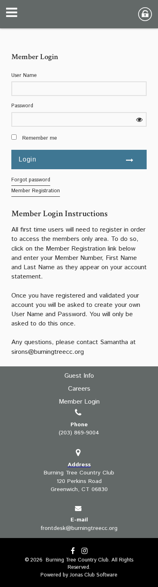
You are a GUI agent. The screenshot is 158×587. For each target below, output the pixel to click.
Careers (79, 388)
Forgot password (30, 180)
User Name (24, 75)
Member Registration (35, 191)
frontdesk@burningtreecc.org (79, 528)
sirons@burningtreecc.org (47, 352)
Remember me (39, 138)
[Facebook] (73, 551)
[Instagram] (84, 551)
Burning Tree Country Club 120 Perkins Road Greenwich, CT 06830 (79, 481)
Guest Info (79, 376)
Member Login (79, 401)
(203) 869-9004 (79, 433)
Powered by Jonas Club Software (79, 575)
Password (22, 106)
